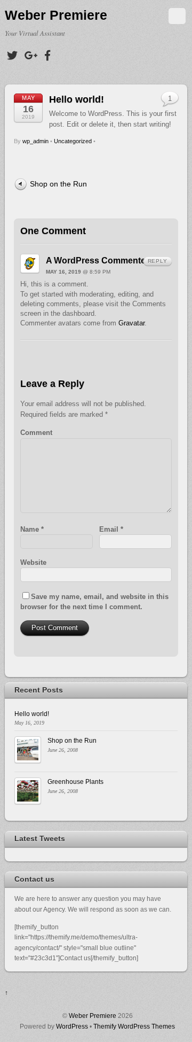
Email (111, 529)
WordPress (72, 1026)
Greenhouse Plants (75, 781)
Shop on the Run (58, 184)
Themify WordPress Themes (134, 1026)
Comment (36, 433)
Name (32, 529)
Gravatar (131, 323)
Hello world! (76, 99)
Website (33, 562)
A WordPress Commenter (97, 260)
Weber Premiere (92, 1015)
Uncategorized (73, 141)
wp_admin (35, 141)
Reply (157, 261)
